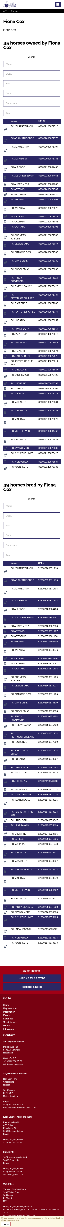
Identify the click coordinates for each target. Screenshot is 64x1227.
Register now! (10, 1008)
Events (6, 1015)
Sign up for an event (32, 978)
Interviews (8, 1029)
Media (6, 1025)
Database (8, 1018)
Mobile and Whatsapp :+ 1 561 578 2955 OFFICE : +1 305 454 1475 (31, 1211)
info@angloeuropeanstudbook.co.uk (19, 1107)
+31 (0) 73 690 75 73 (12, 1061)
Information (9, 1011)
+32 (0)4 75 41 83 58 (12, 1142)
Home (6, 1005)
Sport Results (10, 1022)
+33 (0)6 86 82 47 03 (12, 1171)
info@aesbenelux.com (13, 1064)
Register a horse (32, 986)
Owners (13, 11)
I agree (6, 1224)
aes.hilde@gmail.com (13, 1174)
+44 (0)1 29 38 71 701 (13, 1104)
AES (5, 11)
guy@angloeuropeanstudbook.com (19, 1215)
